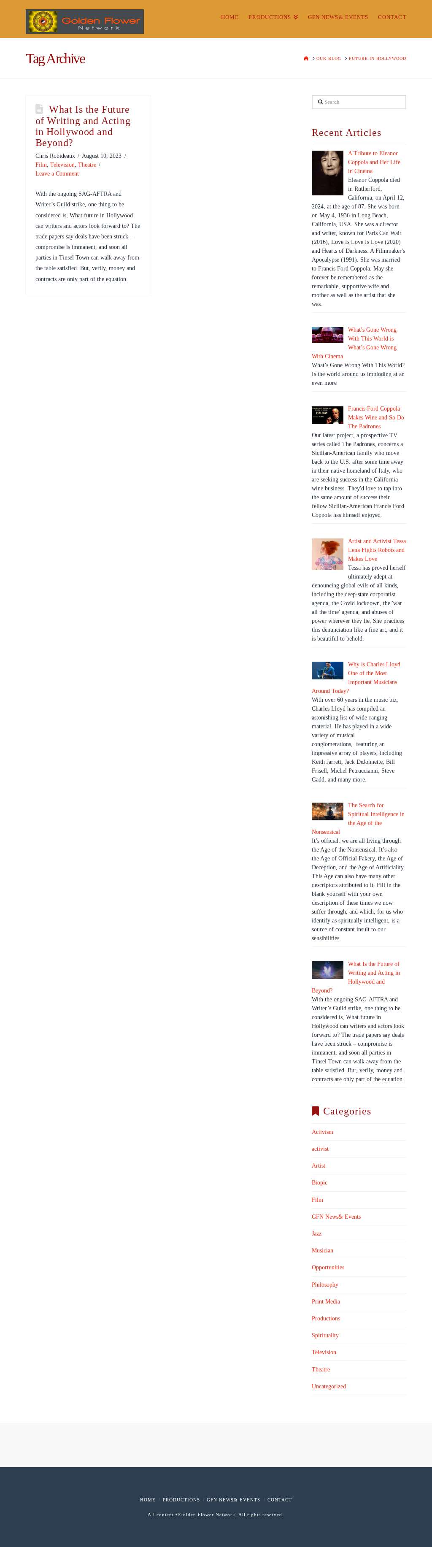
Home (148, 1499)
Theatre (87, 165)
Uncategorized (329, 1386)
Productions (326, 1318)
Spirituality (325, 1335)
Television (62, 165)
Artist (318, 1166)
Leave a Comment (57, 173)
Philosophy (325, 1285)
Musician (322, 1250)
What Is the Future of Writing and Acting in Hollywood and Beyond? (83, 126)
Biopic (319, 1182)
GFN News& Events (336, 1217)
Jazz (316, 1234)
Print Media (326, 1301)
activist (320, 1149)
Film (41, 165)
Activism (322, 1132)
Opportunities (328, 1267)
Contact (279, 1499)
